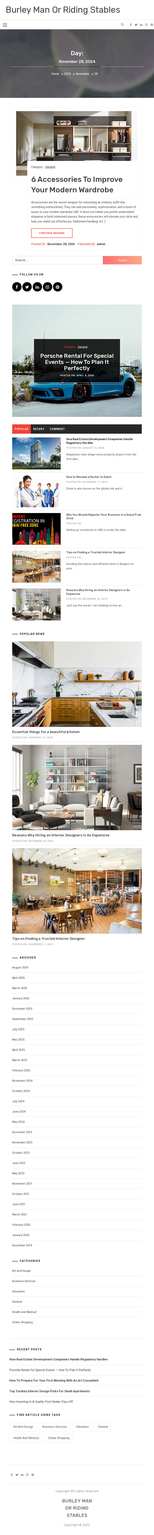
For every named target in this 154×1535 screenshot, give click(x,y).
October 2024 (20, 1091)
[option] (77, 361)
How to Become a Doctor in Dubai (88, 477)
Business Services (23, 1281)
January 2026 (20, 998)
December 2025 (22, 1008)
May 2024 (18, 1122)
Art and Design (21, 1270)
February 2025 (21, 1070)
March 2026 (19, 988)
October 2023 (20, 1152)
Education (18, 1291)
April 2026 (18, 977)
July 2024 (18, 1101)
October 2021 (20, 1194)
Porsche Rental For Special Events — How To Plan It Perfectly (77, 362)
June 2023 (18, 1163)
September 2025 (22, 1019)
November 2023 (22, 1142)
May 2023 (18, 1173)
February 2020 (21, 1224)
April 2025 (18, 1050)
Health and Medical (24, 1312)
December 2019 (22, 1245)
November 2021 (22, 1183)
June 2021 (18, 1204)
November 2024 (22, 1080)
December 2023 (22, 1132)
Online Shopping (22, 1322)
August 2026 (20, 967)
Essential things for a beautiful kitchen (46, 732)
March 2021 (19, 1214)
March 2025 (19, 1060)
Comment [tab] (57, 429)
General (50, 167)
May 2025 (18, 1039)
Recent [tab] (39, 429)
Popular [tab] (21, 429)
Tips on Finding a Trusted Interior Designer (95, 552)
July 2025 (18, 1029)
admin (101, 244)
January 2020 (20, 1235)
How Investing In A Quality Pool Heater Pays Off (41, 1401)
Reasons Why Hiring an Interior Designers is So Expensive (60, 835)
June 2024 (18, 1111)
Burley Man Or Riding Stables (63, 10)
